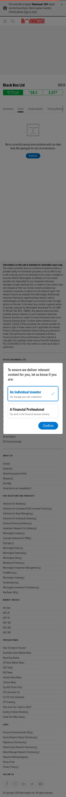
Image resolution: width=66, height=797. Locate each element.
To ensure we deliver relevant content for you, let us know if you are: (32, 374)
